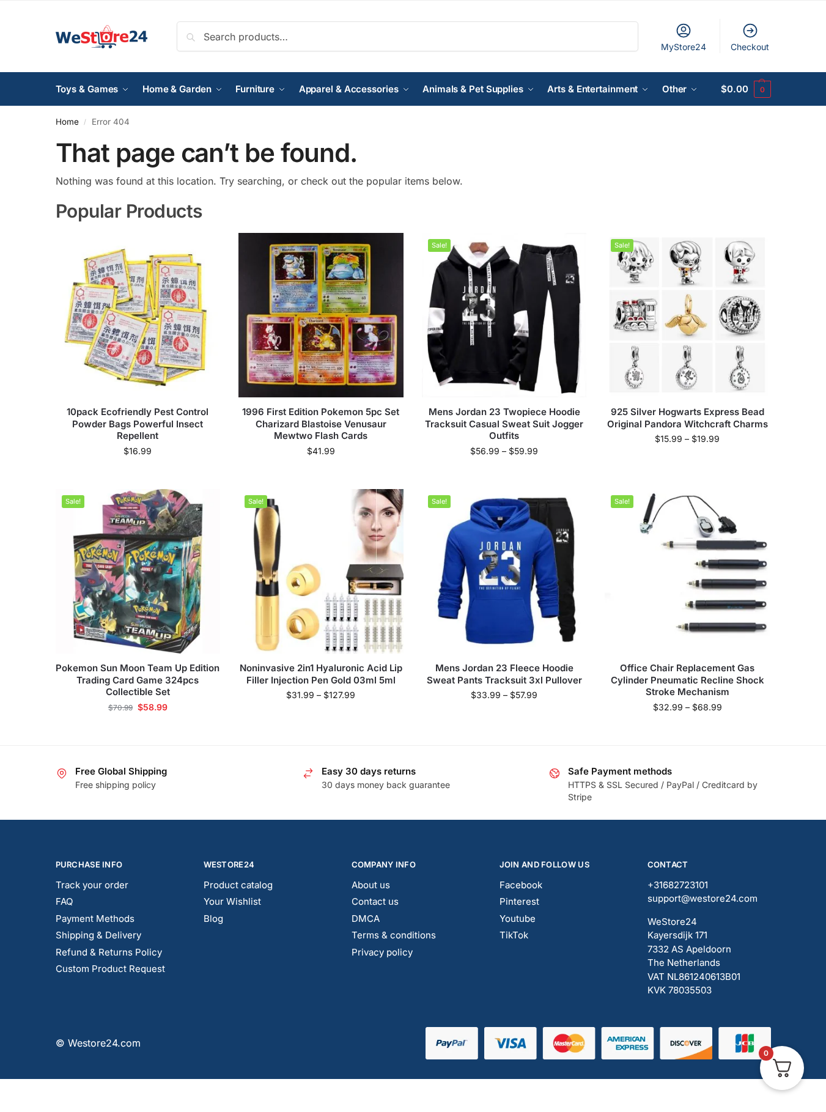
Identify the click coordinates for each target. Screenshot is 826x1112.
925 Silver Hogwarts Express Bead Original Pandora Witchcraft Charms (687, 418)
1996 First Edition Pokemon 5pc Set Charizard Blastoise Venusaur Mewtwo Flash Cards (320, 423)
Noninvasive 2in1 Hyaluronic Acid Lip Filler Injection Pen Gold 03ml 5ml (321, 674)
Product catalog (238, 885)
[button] (745, 89)
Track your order (92, 885)
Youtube (518, 918)
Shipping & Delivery (98, 935)
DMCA (366, 918)
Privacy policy (382, 952)
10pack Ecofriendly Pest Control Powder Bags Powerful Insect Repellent (137, 423)
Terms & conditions (394, 935)
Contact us (375, 901)
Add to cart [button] (137, 476)
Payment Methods (95, 918)
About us (371, 885)
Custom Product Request (110, 968)
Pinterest (519, 901)
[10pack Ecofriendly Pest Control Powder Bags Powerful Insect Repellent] (138, 315)
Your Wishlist (232, 901)
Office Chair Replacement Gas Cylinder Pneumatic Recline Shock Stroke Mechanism (687, 680)
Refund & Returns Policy (109, 952)
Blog (213, 918)
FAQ (64, 901)
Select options (320, 476)
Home (67, 122)
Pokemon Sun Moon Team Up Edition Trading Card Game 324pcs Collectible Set (137, 680)
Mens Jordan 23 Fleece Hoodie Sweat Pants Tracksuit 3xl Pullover (504, 674)
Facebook (521, 885)
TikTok (514, 935)
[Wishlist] (202, 251)
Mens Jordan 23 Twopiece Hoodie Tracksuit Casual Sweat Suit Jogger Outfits (504, 423)
